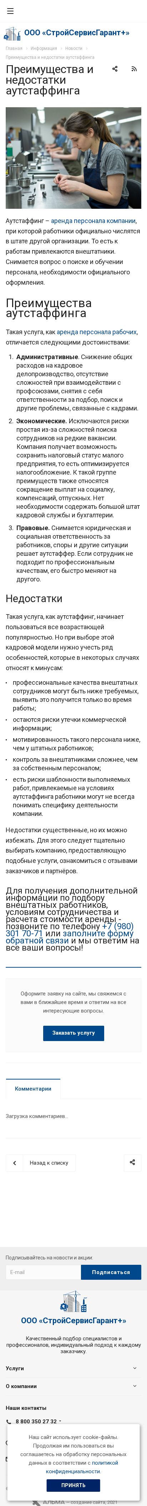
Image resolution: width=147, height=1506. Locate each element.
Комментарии (33, 1089)
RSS (134, 69)
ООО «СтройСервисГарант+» (77, 32)
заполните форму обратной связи (69, 937)
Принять (73, 1485)
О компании (21, 1386)
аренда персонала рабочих (97, 332)
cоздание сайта (88, 1502)
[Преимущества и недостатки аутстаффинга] (73, 111)
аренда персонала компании (93, 220)
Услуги (15, 1368)
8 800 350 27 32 (36, 1421)
